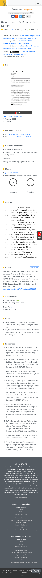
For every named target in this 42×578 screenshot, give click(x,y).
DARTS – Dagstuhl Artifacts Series (21, 520)
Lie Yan (34, 29)
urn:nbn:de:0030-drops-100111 (20, 137)
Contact (22, 575)
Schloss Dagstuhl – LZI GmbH (22, 570)
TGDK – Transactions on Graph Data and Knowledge (21, 530)
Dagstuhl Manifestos (21, 525)
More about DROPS (21, 497)
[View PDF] (21, 88)
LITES (21, 527)
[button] (28, 16)
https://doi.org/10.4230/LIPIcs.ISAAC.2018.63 (19, 289)
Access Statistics (12, 173)
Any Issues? (37, 570)
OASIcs (21, 512)
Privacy (38, 573)
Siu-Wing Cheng (21, 29)
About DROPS (22, 573)
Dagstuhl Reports (21, 522)
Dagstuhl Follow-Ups (21, 514)
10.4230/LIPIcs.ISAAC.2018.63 (19, 134)
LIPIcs (21, 509)
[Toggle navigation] (38, 3)
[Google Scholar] (22, 355)
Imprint (31, 573)
